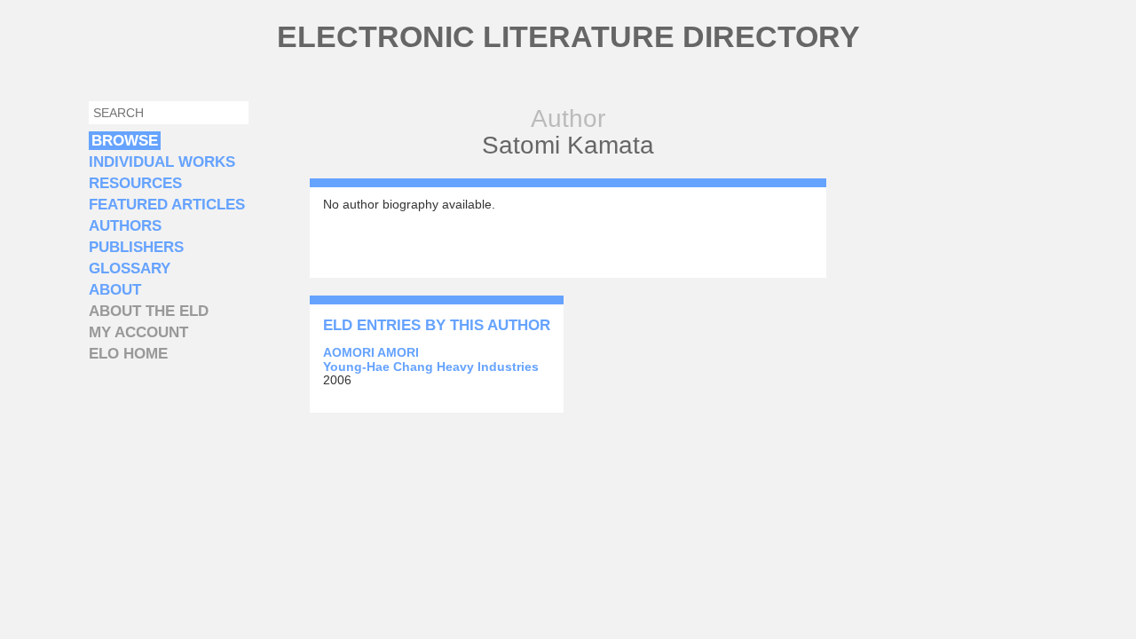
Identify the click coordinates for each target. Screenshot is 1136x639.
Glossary (129, 268)
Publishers (136, 247)
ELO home (128, 353)
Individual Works (162, 162)
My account (138, 332)
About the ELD (149, 311)
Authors (125, 225)
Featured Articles (167, 204)
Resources (135, 183)
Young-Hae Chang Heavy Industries (431, 366)
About (115, 289)
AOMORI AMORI (371, 352)
